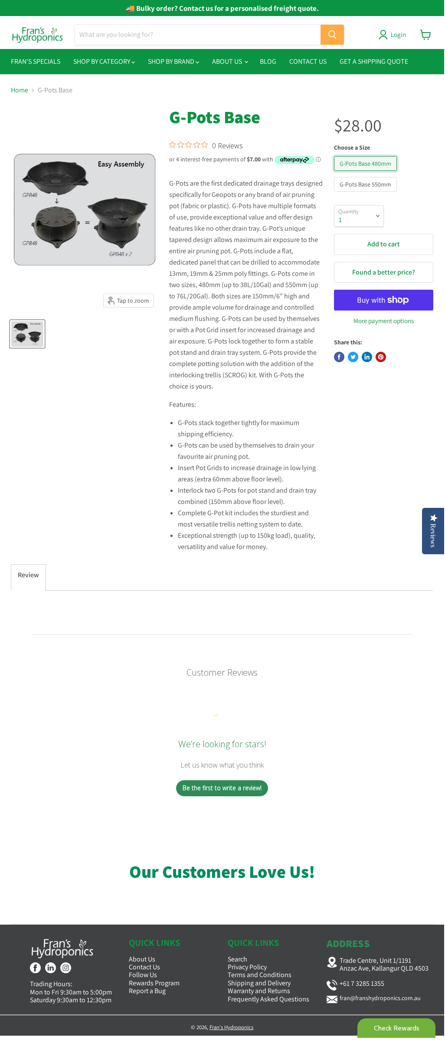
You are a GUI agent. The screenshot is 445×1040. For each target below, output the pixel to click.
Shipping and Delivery (259, 983)
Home (19, 90)
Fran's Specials (35, 61)
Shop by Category (102, 61)
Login (398, 34)
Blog (268, 61)
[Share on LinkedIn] (367, 357)
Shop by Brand (172, 61)
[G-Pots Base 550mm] (366, 193)
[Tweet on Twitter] (353, 357)
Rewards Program (154, 983)
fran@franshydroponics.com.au (380, 998)
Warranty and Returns (259, 990)
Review (28, 574)
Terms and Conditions (259, 974)
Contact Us (308, 61)
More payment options (383, 320)
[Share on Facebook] (339, 357)
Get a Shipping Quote (374, 61)
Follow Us (143, 974)
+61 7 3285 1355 (362, 983)
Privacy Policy (247, 966)
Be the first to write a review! (222, 788)
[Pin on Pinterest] (381, 357)
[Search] (332, 35)
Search (237, 959)
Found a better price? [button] (383, 272)
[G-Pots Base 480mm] (366, 172)
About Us (227, 61)
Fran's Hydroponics (231, 1027)
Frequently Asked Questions (268, 999)
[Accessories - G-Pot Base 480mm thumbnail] (27, 334)
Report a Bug (147, 990)
